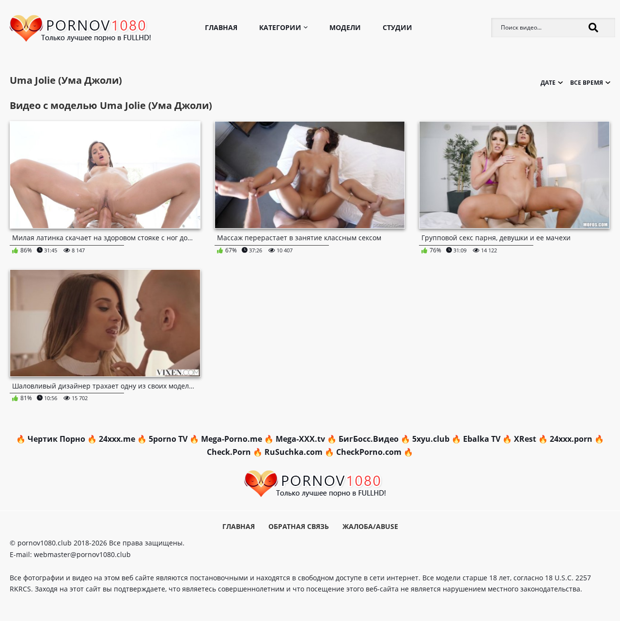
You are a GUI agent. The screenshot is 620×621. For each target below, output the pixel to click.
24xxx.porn (571, 439)
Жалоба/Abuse (370, 526)
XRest (525, 439)
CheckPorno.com (369, 452)
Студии (397, 27)
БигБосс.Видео (369, 439)
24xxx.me (117, 439)
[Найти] (593, 27)
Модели (345, 27)
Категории (280, 27)
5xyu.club (431, 439)
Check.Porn (229, 452)
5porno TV (168, 439)
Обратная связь (298, 526)
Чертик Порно (56, 439)
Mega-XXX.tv (300, 439)
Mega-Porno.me (231, 439)
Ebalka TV (481, 439)
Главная (221, 27)
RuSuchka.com (293, 452)
